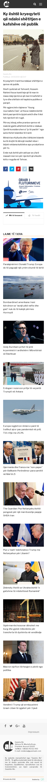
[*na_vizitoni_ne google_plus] (17, 726)
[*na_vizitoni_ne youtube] (24, 726)
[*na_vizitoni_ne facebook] (5, 726)
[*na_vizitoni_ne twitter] (11, 726)
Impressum (33, 732)
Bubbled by (35, 779)
